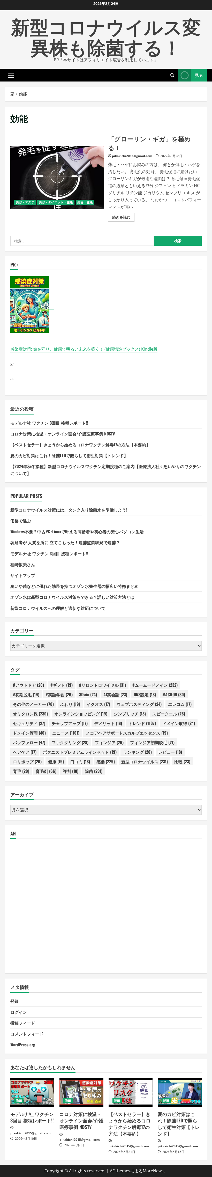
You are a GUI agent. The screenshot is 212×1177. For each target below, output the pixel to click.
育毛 (21, 771)
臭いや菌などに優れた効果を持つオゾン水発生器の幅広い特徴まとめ (74, 586)
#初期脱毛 (26, 694)
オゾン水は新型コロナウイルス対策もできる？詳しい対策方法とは (72, 597)
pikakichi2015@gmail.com (132, 156)
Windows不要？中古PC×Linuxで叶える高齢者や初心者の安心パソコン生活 (77, 531)
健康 (56, 761)
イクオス (98, 704)
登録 (14, 1001)
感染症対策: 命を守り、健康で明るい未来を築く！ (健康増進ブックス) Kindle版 (83, 349)
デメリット (108, 723)
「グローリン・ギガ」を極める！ (57, 177)
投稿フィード (22, 1023)
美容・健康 (85, 202)
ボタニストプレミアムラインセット (80, 752)
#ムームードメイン (155, 685)
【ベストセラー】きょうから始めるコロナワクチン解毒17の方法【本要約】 (80, 444)
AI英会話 (115, 694)
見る (199, 75)
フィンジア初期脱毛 (152, 742)
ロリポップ (27, 761)
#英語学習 (59, 694)
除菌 (93, 771)
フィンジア (109, 742)
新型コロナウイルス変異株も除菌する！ (106, 36)
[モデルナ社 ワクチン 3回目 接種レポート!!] (32, 1092)
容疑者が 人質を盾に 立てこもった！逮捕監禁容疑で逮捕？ (65, 542)
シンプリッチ (130, 713)
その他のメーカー (33, 704)
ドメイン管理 (29, 733)
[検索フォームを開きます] (172, 75)
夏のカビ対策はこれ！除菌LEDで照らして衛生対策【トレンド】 (69, 455)
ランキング (137, 752)
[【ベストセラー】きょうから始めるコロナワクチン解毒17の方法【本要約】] (131, 1092)
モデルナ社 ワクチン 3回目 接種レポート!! (49, 423)
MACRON (173, 694)
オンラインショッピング (80, 713)
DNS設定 (145, 694)
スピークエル (168, 713)
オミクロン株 (30, 713)
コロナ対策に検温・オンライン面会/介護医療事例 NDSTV (62, 434)
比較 (182, 761)
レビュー (170, 752)
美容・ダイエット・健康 (56, 202)
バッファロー (29, 742)
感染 (105, 761)
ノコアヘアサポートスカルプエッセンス (127, 733)
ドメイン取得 (178, 723)
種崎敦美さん (22, 564)
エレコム (180, 704)
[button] (10, 75)
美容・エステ (25, 202)
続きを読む (123, 218)
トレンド (142, 723)
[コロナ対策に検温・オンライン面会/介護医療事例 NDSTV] (81, 1092)
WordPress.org (22, 1044)
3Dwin (88, 694)
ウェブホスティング (139, 704)
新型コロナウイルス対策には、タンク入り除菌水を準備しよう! (68, 510)
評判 (70, 771)
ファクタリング (70, 742)
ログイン (18, 1012)
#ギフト (61, 685)
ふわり (70, 704)
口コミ (80, 761)
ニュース (65, 733)
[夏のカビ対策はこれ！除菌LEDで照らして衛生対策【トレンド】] (180, 1092)
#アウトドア (28, 685)
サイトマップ (22, 575)
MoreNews (153, 1171)
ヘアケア (24, 752)
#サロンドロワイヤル (102, 685)
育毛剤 (46, 771)
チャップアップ (70, 723)
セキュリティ (29, 723)
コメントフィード (26, 1034)
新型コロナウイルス (144, 761)
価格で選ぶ (20, 520)
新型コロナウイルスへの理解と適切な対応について (57, 608)
